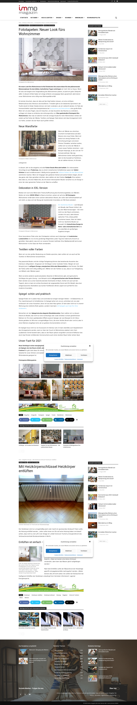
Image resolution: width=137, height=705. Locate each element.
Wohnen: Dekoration (27, 22)
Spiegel (48, 415)
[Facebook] (112, 1)
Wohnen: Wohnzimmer (49, 25)
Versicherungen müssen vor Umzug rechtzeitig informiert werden (37, 660)
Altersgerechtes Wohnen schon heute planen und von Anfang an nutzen (108, 78)
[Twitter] (115, 1)
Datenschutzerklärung (70, 359)
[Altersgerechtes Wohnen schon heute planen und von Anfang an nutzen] (92, 78)
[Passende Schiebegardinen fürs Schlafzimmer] (73, 437)
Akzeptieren (53, 355)
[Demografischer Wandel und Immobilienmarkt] (92, 33)
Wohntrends (68, 415)
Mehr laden (102, 104)
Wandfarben (60, 415)
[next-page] (23, 451)
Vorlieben (84, 355)
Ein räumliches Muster (65, 205)
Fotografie (34, 415)
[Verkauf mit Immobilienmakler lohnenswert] (92, 69)
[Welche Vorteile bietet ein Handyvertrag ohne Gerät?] (92, 42)
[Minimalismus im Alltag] (92, 88)
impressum (80, 359)
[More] (77, 420)
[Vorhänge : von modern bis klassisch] (29, 437)
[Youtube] (117, 1)
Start (20, 22)
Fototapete (41, 415)
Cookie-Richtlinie (59, 359)
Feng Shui (26, 415)
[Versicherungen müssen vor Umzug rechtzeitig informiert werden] (23, 661)
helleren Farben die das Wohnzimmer (71, 172)
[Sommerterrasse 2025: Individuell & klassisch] (92, 60)
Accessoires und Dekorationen (60, 108)
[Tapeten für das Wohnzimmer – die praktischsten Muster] (51, 437)
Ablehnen (68, 355)
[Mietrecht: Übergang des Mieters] (23, 652)
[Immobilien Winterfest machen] (92, 97)
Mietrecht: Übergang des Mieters (38, 650)
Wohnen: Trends (23, 443)
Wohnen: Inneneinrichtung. (36, 25)
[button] (90, 346)
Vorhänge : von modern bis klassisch (29, 445)
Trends (53, 415)
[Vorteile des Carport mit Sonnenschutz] (92, 51)
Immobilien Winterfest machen (107, 95)
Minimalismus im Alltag (105, 86)
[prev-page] (20, 451)
